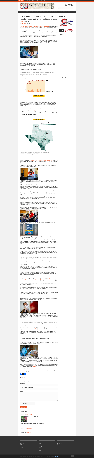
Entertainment (41, 444)
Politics (40, 447)
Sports (27, 11)
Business (40, 450)
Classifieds (68, 11)
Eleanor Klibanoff (23, 23)
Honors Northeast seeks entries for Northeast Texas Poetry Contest (32, 423)
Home (20, 11)
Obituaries (31, 11)
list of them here (34, 366)
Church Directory (62, 11)
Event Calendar (59, 443)
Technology (40, 446)
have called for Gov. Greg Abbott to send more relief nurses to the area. (45, 329)
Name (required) (22, 383)
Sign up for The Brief (23, 30)
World (39, 448)
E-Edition (64, 0)
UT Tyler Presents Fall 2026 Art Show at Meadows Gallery (36, 416)
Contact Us (60, 0)
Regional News (54, 11)
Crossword (49, 11)
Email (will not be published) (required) (26, 387)
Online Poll (58, 446)
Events (44, 11)
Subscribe (68, 0)
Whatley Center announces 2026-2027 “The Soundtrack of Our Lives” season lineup (35, 430)
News (23, 11)
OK (72, 456)
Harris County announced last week (30, 328)
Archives (71, 0)
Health (40, 451)
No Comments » (29, 414)
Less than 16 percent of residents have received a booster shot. (40, 110)
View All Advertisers (66, 77)
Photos (40, 11)
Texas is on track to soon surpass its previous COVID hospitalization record (41, 160)
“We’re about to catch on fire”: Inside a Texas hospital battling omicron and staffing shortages (34, 26)
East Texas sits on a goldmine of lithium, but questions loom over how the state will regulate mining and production (40, 0)
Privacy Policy (55, 456)
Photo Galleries (59, 444)
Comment (21, 391)
